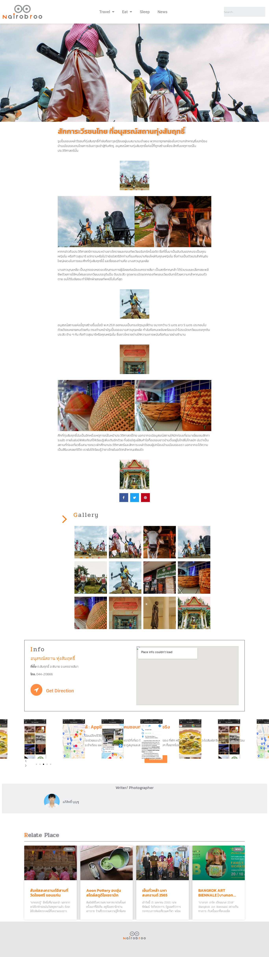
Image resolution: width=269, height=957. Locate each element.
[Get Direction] (36, 690)
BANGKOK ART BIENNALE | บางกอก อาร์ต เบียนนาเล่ (215, 895)
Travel (104, 11)
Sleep (145, 11)
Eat (125, 11)
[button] (36, 764)
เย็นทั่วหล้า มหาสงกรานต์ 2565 (154, 892)
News (162, 11)
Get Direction (60, 691)
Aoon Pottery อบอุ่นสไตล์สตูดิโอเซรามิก (103, 892)
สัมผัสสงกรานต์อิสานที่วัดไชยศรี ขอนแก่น (49, 892)
